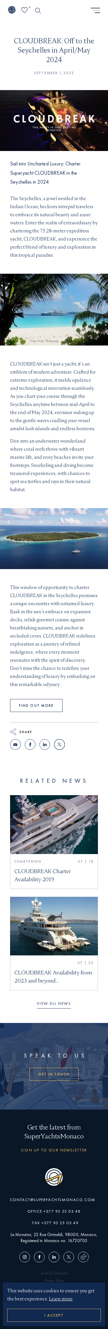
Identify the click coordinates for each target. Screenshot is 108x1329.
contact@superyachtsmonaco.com (52, 1199)
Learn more (61, 1299)
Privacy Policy (54, 1280)
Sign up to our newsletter (54, 1150)
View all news (54, 1003)
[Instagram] (25, 1257)
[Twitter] (68, 1257)
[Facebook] (39, 1257)
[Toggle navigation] (95, 10)
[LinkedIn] (54, 1257)
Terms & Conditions (54, 1273)
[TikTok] (82, 1257)
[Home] (12, 10)
